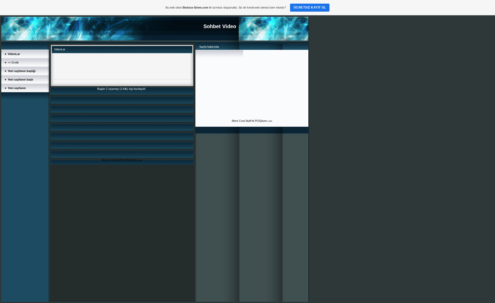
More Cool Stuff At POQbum (119, 160)
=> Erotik (13, 62)
